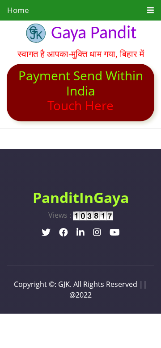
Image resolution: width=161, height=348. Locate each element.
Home (18, 10)
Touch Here (80, 105)
